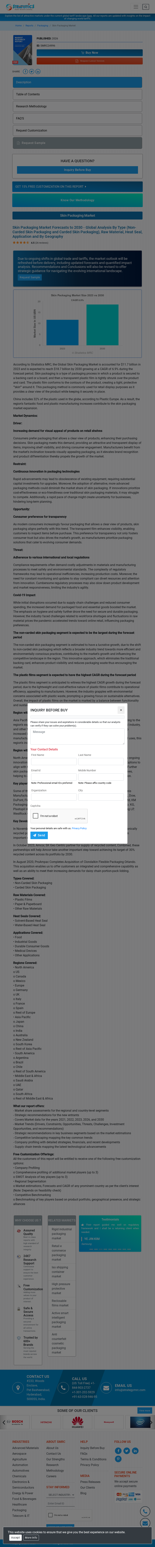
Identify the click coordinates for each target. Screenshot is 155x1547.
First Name (37, 754)
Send (41, 835)
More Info (31, 1537)
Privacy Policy (79, 828)
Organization (38, 790)
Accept (15, 1537)
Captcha (35, 805)
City (80, 790)
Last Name (84, 754)
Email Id (35, 770)
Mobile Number (87, 770)
